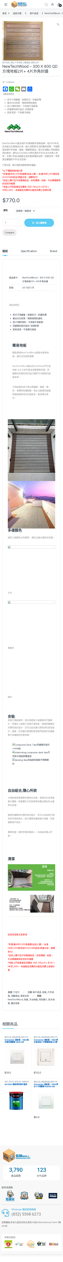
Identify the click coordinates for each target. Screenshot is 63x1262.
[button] (58, 24)
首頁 (4, 13)
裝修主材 (34, 62)
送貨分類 (17, 13)
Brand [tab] (53, 251)
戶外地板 (18, 62)
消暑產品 (26, 62)
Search (46, 4)
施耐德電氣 (16, 1037)
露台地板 (15, 1003)
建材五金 (8, 1037)
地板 (12, 62)
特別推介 (43, 999)
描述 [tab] (5, 251)
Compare (10, 82)
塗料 (6, 1082)
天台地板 (33, 999)
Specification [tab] (29, 251)
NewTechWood (15, 999)
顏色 (6, 210)
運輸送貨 (25, 1082)
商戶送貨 (34, 13)
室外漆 (11, 1082)
